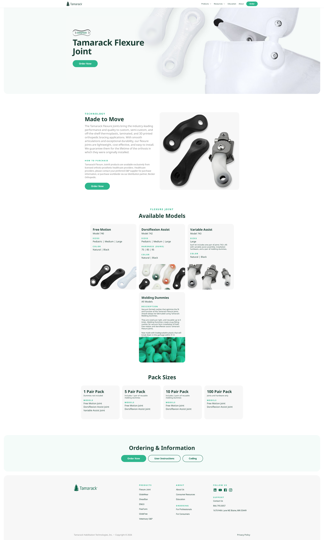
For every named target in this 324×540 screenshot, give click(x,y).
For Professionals (184, 509)
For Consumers (183, 514)
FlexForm (143, 509)
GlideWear (143, 494)
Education (232, 4)
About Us (180, 489)
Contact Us (218, 501)
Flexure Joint (145, 489)
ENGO (141, 504)
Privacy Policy (243, 534)
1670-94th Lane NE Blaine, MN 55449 (230, 510)
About (241, 4)
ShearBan (143, 499)
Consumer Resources (185, 494)
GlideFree (143, 514)
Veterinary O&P (146, 519)
